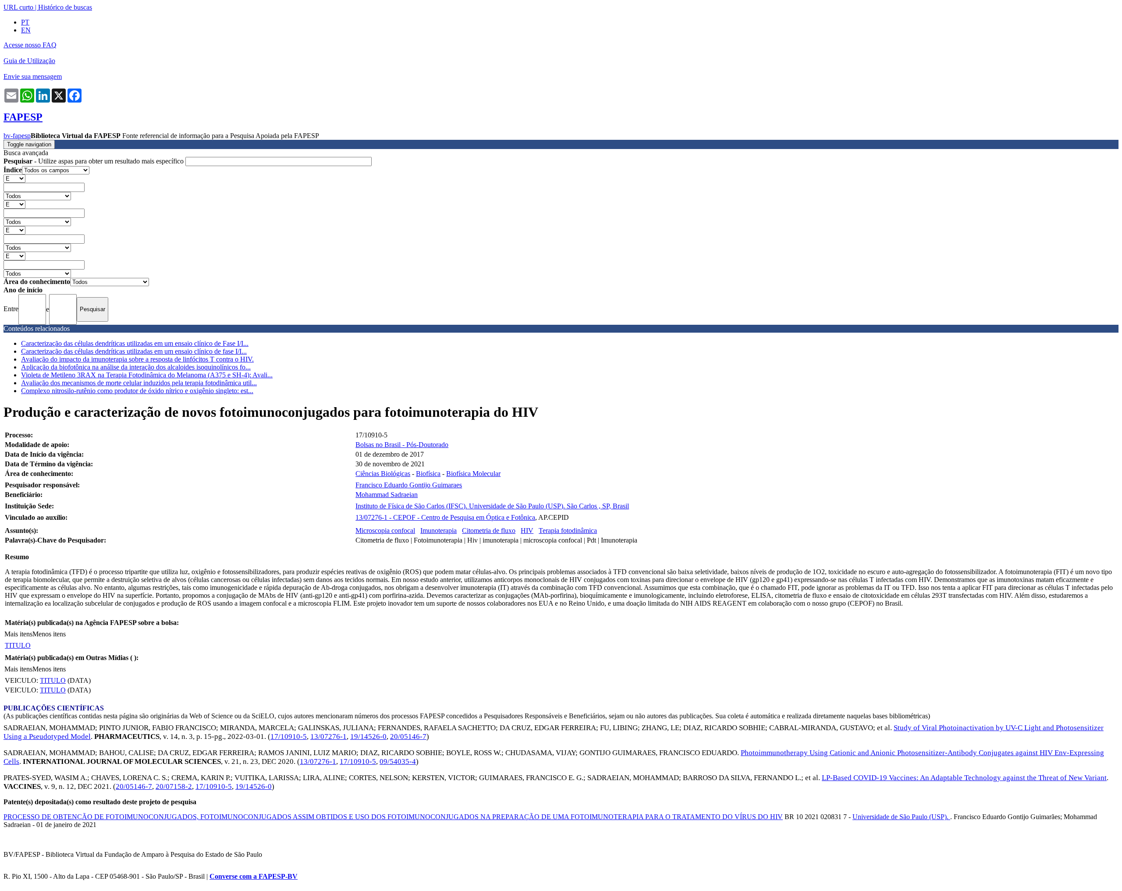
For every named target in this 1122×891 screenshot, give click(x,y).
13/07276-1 (328, 736)
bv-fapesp (17, 135)
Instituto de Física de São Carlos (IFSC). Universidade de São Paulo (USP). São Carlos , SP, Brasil (492, 506)
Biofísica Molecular (473, 473)
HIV (527, 530)
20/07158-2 (174, 786)
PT (25, 22)
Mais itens (18, 634)
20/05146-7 (408, 736)
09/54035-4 (398, 761)
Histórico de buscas (65, 7)
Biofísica (428, 473)
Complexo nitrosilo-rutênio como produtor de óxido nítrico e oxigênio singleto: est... (137, 390)
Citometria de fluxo (488, 530)
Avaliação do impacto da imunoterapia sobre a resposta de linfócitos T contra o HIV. (137, 359)
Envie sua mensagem (33, 76)
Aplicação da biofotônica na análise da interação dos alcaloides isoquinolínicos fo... (136, 367)
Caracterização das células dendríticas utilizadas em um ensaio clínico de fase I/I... (134, 351)
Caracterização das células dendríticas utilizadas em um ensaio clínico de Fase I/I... (135, 343)
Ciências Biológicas (382, 473)
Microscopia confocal (385, 530)
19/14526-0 (368, 736)
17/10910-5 (288, 736)
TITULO (18, 645)
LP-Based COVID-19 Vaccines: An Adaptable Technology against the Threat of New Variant (964, 778)
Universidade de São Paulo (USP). (901, 816)
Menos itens (49, 634)
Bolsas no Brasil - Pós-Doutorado (401, 444)
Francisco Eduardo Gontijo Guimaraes (408, 485)
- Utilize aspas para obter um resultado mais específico (94, 161)
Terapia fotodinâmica (568, 530)
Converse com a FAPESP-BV (253, 876)
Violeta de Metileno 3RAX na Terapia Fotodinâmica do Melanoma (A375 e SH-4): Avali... (147, 375)
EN (26, 30)
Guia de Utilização (29, 60)
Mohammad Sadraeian (386, 494)
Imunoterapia (438, 530)
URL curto (18, 7)
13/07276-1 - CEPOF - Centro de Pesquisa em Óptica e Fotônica (445, 517)
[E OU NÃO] (14, 178)
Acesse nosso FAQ (30, 45)
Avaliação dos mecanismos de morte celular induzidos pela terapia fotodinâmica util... (139, 383)
